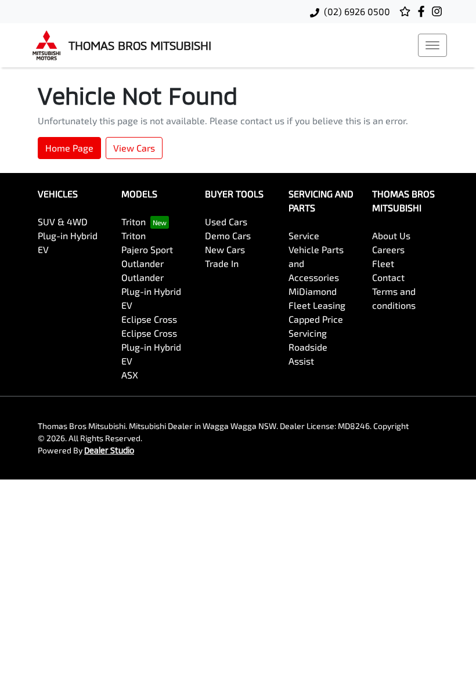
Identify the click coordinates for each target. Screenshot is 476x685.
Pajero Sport (147, 249)
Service (304, 235)
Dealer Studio (109, 450)
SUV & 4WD (63, 221)
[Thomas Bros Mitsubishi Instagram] (439, 11)
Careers (388, 249)
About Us (391, 235)
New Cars (225, 249)
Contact (388, 277)
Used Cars (226, 221)
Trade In (222, 263)
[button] (432, 45)
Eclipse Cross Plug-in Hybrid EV (151, 346)
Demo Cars (228, 235)
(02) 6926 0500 (357, 11)
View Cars (134, 147)
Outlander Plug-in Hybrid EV (151, 291)
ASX (129, 374)
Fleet (383, 263)
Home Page (69, 147)
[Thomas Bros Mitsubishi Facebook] (423, 11)
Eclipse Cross (149, 319)
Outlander (142, 263)
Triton (133, 221)
